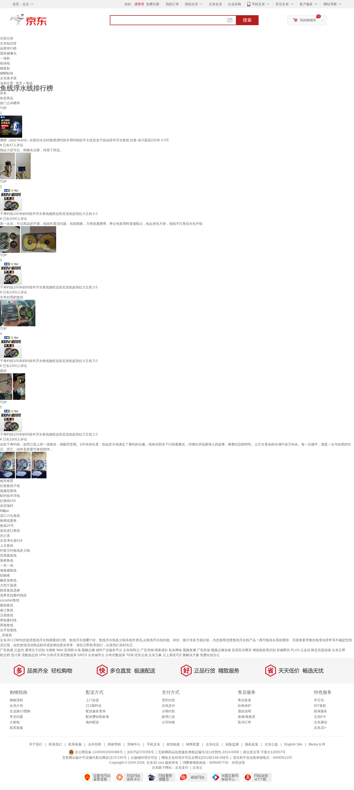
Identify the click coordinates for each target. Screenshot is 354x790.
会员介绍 (16, 706)
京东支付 (181, 768)
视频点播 (88, 650)
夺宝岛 (319, 700)
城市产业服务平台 (109, 650)
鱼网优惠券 (8, 521)
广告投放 (203, 650)
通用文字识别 (35, 650)
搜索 (247, 20)
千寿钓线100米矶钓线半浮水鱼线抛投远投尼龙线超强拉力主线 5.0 (49, 361)
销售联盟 (192, 744)
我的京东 (191, 4)
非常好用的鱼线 (11, 297)
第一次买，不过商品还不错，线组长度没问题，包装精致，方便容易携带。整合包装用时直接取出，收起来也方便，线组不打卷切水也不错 (101, 224)
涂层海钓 (6, 506)
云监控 (19, 650)
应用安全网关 (242, 650)
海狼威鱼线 (8, 570)
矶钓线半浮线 (10, 496)
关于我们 (35, 744)
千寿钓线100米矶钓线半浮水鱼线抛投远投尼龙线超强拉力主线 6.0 (49, 214)
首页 (19, 83)
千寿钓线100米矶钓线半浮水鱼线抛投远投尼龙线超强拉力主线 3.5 (49, 287)
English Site (293, 744)
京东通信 (320, 722)
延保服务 (320, 711)
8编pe (4, 511)
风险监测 (232, 744)
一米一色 (6, 565)
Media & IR (317, 744)
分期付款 (168, 711)
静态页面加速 (321, 650)
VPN (42, 655)
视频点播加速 (221, 650)
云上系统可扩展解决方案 (181, 655)
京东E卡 (320, 717)
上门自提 (92, 700)
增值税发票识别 (264, 650)
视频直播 (189, 650)
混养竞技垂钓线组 (13, 595)
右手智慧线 (8, 630)
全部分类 (6, 38)
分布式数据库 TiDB (119, 655)
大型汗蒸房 (8, 585)
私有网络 (175, 650)
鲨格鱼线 (6, 605)
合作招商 (94, 744)
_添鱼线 (6, 635)
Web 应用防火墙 (68, 650)
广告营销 (147, 650)
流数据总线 (30, 655)
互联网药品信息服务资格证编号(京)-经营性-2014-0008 (198, 752)
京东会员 (215, 4)
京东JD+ (320, 728)
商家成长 (161, 650)
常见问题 (16, 717)
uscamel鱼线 (9, 600)
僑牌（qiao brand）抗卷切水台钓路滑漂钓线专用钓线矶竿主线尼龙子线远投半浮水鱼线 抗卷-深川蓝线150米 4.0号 (84, 140)
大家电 (15, 722)
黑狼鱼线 (6, 625)
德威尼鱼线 (8, 491)
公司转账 (168, 722)
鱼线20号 (7, 526)
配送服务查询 (96, 711)
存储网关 (283, 650)
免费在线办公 (210, 655)
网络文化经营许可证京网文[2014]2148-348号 (195, 758)
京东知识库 (8, 43)
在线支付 (168, 706)
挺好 (3, 371)
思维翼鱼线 (8, 555)
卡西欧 (51, 650)
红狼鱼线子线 (10, 486)
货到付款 (168, 700)
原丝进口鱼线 (10, 531)
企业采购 (234, 4)
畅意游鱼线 (8, 580)
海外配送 (92, 722)
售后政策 (244, 700)
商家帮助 (114, 744)
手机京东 (258, 4)
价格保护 (244, 706)
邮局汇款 (168, 717)
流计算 (16, 655)
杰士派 (5, 536)
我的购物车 (308, 20)
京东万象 (155, 655)
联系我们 (55, 744)
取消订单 (244, 722)
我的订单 (172, 4)
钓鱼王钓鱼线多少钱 (15, 550)
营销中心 (133, 744)
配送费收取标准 (97, 717)
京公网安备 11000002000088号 (98, 752)
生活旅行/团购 (20, 711)
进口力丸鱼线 (10, 516)
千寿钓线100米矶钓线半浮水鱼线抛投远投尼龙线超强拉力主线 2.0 (49, 434)
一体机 (5, 58)
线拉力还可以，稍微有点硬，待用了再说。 (31, 150)
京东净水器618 (11, 541)
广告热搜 (6, 650)
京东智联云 (131, 650)
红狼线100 (8, 501)
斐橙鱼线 (6, 560)
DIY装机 (320, 706)
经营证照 (238, 763)
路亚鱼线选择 (10, 590)
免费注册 (152, 4)
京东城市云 (96, 655)
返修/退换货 (246, 717)
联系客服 (16, 728)
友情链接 (173, 744)
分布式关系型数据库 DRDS (67, 655)
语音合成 (141, 655)
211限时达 (93, 706)
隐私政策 (251, 744)
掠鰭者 (5, 575)
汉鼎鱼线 (6, 615)
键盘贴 (5, 68)
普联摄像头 (8, 53)
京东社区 (212, 744)
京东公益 (271, 744)
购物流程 (16, 700)
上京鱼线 (6, 545)
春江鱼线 (6, 610)
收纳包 (5, 63)
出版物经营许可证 (144, 758)
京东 (47, 22)
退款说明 (244, 711)
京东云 (197, 768)
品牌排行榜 (8, 48)
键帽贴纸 (6, 73)
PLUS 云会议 (300, 650)
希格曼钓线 (8, 620)
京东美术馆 (8, 78)
